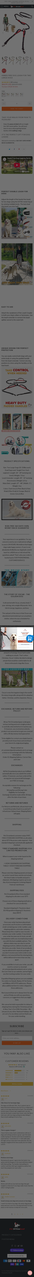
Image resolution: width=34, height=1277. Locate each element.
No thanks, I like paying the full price (25, 644)
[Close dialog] (32, 628)
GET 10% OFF (25, 641)
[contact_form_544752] (30, 1273)
